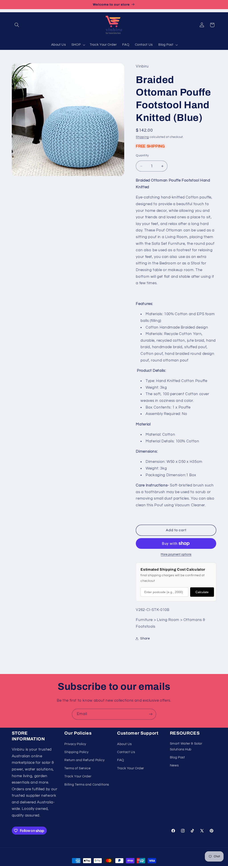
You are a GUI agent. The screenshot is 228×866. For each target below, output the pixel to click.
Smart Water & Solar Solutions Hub (186, 746)
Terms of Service (77, 768)
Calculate (202, 592)
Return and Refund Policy (84, 760)
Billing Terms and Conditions (86, 784)
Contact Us (126, 752)
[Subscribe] (151, 714)
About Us (124, 744)
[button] (17, 25)
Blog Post (177, 757)
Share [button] (145, 638)
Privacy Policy (75, 744)
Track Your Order (77, 776)
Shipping (142, 137)
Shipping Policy (76, 752)
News (174, 765)
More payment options (176, 554)
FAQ (120, 760)
